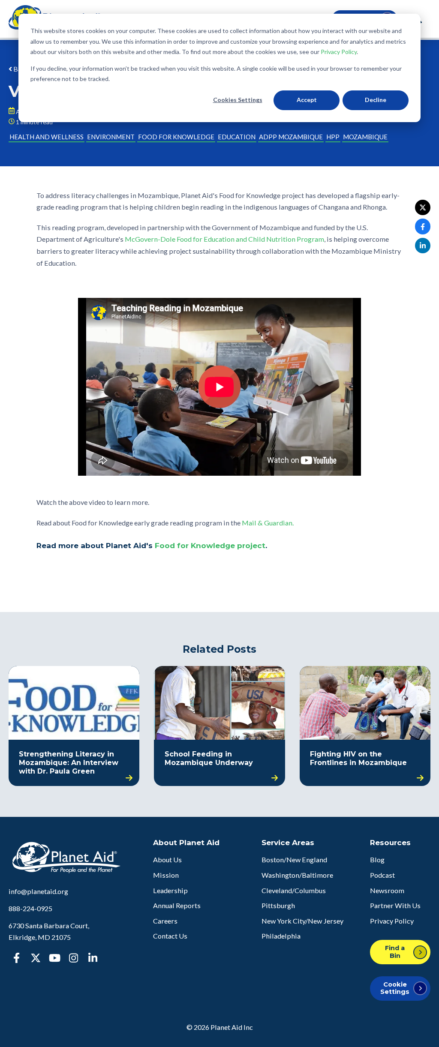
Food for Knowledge (176, 137)
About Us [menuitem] (167, 859)
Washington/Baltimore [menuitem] (297, 875)
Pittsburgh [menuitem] (278, 905)
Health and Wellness (46, 137)
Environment (111, 137)
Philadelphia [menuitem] (281, 936)
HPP (333, 137)
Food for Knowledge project (210, 545)
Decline (375, 99)
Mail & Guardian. (268, 523)
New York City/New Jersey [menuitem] (302, 921)
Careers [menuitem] (165, 921)
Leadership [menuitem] (170, 890)
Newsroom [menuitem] (387, 890)
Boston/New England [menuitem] (294, 859)
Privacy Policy (339, 51)
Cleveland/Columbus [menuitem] (294, 890)
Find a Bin (395, 951)
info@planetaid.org (38, 891)
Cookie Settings (394, 988)
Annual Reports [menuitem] (177, 905)
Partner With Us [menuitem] (395, 905)
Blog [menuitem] (377, 859)
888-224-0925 (30, 908)
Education (237, 137)
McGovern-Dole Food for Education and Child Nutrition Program (224, 239)
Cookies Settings (237, 99)
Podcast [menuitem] (382, 875)
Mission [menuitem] (166, 875)
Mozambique (365, 137)
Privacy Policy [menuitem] (392, 921)
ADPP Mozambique (291, 137)
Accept (307, 99)
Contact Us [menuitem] (170, 936)
